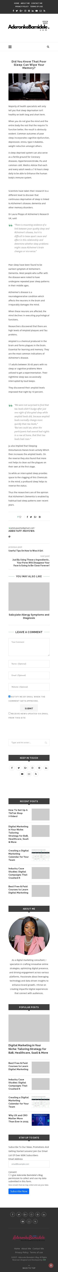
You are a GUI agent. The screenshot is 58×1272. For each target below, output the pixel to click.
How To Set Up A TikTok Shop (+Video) (18, 813)
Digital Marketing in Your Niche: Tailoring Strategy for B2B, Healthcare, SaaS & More (18, 834)
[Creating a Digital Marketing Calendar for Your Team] (41, 855)
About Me (25, 3)
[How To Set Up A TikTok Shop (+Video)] (41, 814)
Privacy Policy (22, 7)
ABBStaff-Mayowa (21, 531)
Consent (12, 1172)
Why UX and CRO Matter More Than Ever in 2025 (18, 1118)
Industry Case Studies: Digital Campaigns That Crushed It (17, 873)
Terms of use (36, 7)
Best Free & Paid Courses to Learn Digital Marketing (18, 889)
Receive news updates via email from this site (28, 716)
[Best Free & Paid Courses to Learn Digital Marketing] (41, 891)
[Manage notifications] (51, 1265)
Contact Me (36, 3)
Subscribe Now (18, 1191)
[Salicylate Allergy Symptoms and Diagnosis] (29, 596)
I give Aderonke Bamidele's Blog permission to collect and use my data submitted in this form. (27, 1178)
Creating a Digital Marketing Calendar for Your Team (18, 855)
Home (16, 3)
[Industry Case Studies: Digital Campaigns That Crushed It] (41, 873)
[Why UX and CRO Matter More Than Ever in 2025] (41, 1120)
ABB (44, 1260)
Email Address (15, 1159)
